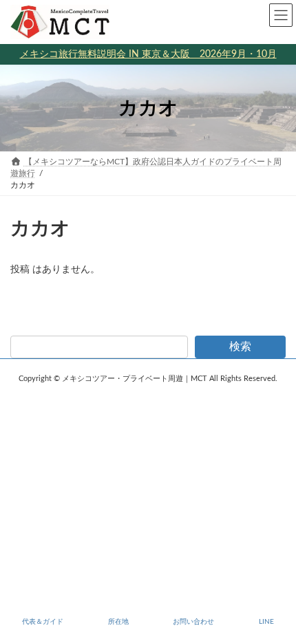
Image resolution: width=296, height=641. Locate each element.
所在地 (118, 621)
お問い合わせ (193, 621)
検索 (240, 346)
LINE (266, 621)
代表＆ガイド (42, 621)
